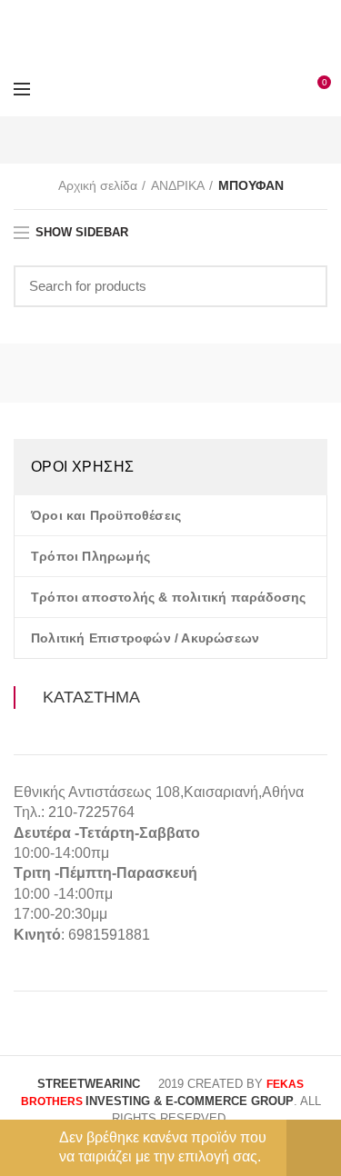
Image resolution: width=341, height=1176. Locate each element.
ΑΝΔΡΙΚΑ (178, 185)
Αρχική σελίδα (97, 185)
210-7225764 (91, 812)
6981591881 (109, 934)
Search (303, 286)
